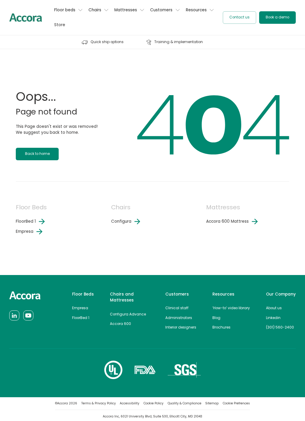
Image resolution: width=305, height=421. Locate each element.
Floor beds (64, 10)
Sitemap (212, 403)
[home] (25, 17)
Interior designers (180, 327)
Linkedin (273, 317)
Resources (196, 10)
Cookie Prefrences (236, 403)
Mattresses (125, 10)
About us (274, 308)
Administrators (178, 317)
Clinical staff (177, 308)
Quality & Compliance (184, 403)
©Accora (66, 403)
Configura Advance (128, 314)
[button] (68, 12)
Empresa (80, 308)
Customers (161, 10)
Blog (216, 317)
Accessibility (129, 403)
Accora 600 (120, 323)
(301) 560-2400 (280, 327)
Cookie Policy (154, 403)
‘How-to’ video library (231, 308)
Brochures (221, 327)
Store (59, 25)
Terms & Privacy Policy (98, 403)
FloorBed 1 (80, 317)
